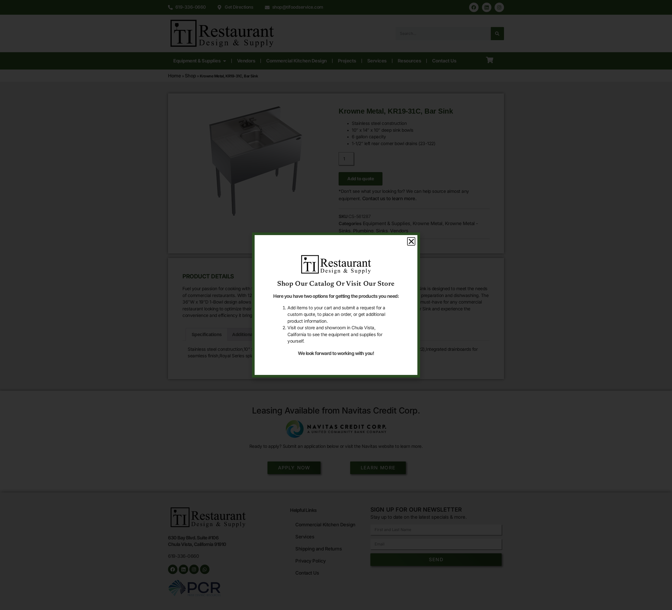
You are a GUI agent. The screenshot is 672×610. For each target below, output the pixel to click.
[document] (336, 305)
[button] (411, 241)
